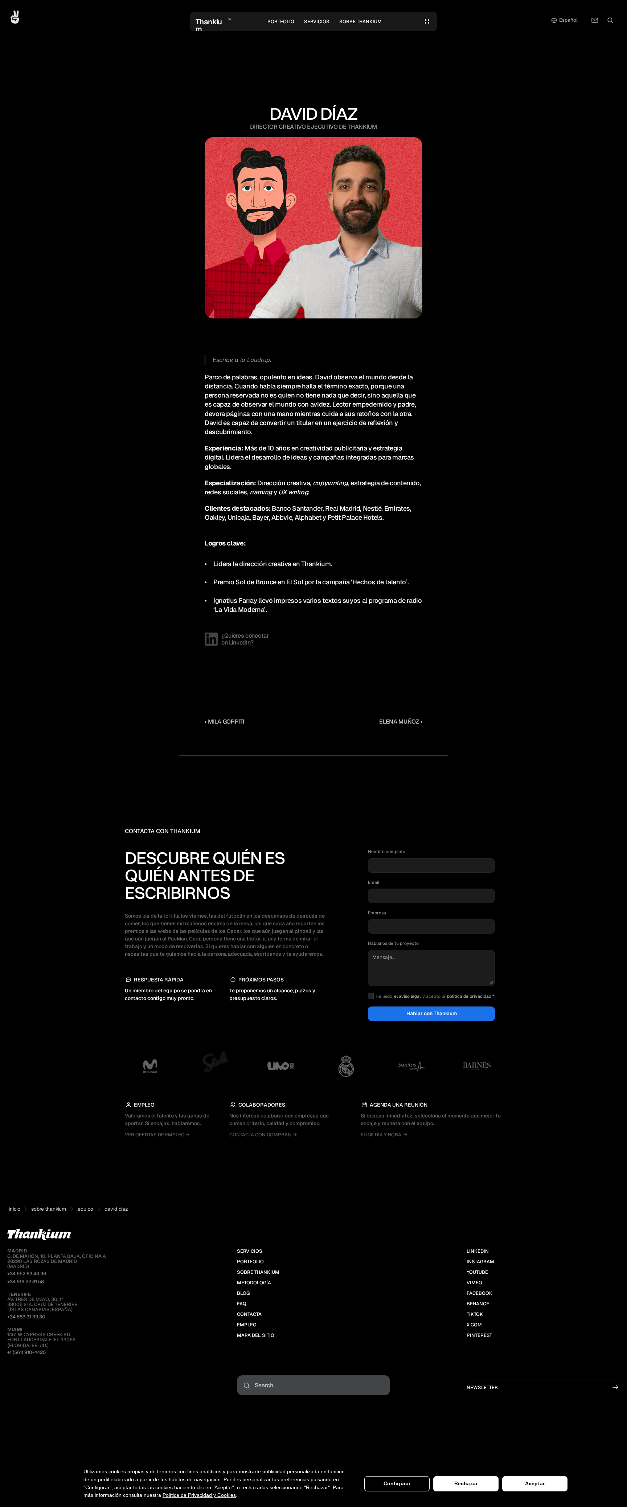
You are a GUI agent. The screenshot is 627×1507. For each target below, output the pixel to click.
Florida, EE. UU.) (28, 1345)
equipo (85, 1209)
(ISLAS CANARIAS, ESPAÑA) (40, 1309)
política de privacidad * (470, 996)
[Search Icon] (610, 20)
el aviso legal (407, 996)
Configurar (397, 1483)
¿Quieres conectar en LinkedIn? (245, 639)
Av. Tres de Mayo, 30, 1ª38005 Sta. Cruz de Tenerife (42, 1299)
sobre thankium (48, 1209)
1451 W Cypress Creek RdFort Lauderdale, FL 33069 (41, 1334)
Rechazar (466, 1483)
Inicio (14, 1209)
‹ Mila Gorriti (224, 721)
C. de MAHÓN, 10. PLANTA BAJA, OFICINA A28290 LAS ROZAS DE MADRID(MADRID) (56, 1258)
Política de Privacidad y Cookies (199, 1495)
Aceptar (535, 1483)
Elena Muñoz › (400, 721)
